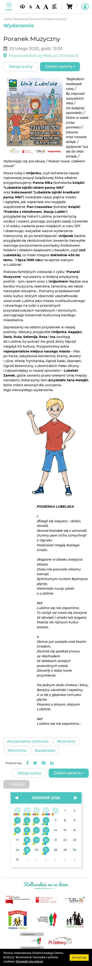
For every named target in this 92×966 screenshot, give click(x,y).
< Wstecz (16, 784)
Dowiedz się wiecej (29, 961)
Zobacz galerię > (60, 66)
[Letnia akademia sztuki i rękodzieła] (55, 811)
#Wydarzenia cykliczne (28, 741)
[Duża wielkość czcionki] (46, 6)
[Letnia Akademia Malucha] (17, 821)
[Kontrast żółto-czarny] (22, 6)
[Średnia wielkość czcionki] (38, 6)
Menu (9, 9)
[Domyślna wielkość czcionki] (30, 6)
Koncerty (36, 19)
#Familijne (17, 750)
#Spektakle (45, 750)
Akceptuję (79, 957)
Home (8, 19)
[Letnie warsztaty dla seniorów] (36, 821)
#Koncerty (66, 741)
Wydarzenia (21, 19)
